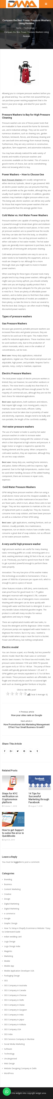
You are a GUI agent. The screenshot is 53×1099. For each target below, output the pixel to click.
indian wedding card (12, 936)
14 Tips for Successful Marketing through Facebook (39, 798)
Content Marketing (12, 889)
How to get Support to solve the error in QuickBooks (13, 833)
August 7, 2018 (36, 806)
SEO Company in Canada (15, 990)
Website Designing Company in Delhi (20, 1068)
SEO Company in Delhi (14, 1000)
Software (8, 1049)
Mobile (7, 961)
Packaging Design (12, 975)
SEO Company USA (12, 1029)
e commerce (9, 913)
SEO (6, 980)
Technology (9, 1053)
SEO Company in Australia (15, 985)
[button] (7, 1092)
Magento (8, 951)
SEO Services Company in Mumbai (19, 1039)
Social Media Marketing (14, 1044)
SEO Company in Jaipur (14, 1019)
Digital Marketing (11, 903)
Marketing (8, 956)
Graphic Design (10, 923)
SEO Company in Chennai (15, 995)
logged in (18, 862)
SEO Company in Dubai (14, 1005)
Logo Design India (12, 946)
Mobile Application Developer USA (19, 970)
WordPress (9, 1073)
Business (8, 884)
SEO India (8, 1034)
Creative (7, 894)
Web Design (9, 1063)
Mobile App (9, 966)
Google (7, 918)
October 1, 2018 (10, 806)
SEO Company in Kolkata (15, 1024)
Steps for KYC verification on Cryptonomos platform (10, 798)
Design (7, 899)
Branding (8, 879)
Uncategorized (10, 1058)
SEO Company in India (14, 1014)
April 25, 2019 (9, 840)
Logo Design (9, 941)
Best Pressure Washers (12, 179)
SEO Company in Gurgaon (15, 1009)
